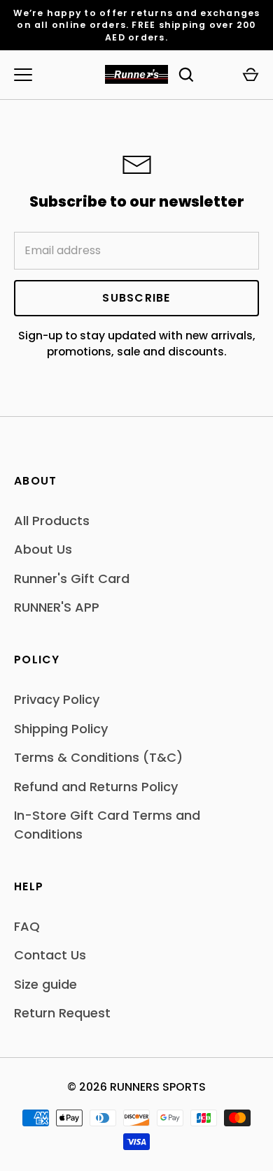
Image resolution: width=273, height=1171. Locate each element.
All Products (52, 520)
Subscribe (136, 298)
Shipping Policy (61, 728)
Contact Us (50, 955)
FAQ (27, 926)
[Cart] (250, 74)
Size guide (45, 984)
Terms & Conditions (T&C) (98, 757)
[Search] (186, 74)
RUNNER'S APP (56, 607)
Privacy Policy (56, 699)
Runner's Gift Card (72, 578)
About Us (43, 549)
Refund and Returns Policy (96, 786)
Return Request (62, 1013)
